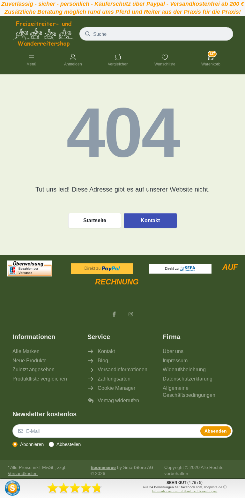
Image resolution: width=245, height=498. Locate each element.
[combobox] (156, 34)
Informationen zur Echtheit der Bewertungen (184, 491)
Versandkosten (23, 473)
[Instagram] (131, 314)
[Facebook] (114, 314)
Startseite (94, 220)
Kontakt (150, 220)
